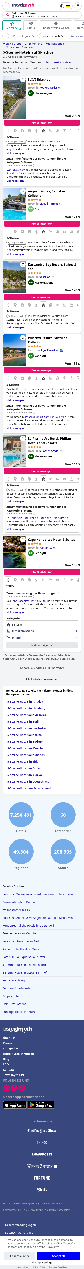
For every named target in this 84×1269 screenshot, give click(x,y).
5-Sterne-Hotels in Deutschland (28, 781)
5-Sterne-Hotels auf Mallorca (26, 715)
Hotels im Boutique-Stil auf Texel (23, 957)
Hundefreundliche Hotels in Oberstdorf (28, 925)
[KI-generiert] (25, 142)
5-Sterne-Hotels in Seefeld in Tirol (24, 965)
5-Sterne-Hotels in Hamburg (26, 708)
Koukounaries (48, 87)
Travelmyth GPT (13, 1075)
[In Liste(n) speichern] (23, 79)
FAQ (6, 1064)
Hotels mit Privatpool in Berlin (21, 941)
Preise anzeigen (42, 122)
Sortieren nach (51, 36)
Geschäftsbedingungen (20, 1225)
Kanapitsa (45, 547)
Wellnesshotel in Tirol (16, 910)
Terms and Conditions (58, 1267)
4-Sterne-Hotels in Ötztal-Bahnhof (24, 972)
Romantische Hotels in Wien (20, 949)
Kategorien (10, 1048)
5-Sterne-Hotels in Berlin (23, 721)
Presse (7, 1043)
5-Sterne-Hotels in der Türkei (26, 728)
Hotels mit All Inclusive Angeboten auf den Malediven (37, 918)
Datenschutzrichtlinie (19, 1232)
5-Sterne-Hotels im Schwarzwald (29, 788)
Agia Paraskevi (50, 350)
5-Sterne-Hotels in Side (22, 761)
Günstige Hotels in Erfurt (18, 1012)
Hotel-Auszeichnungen (18, 1054)
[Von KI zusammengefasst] (34, 166)
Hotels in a (38, 679)
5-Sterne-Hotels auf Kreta (24, 735)
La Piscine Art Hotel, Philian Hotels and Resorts (49, 440)
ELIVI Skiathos (39, 79)
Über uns (9, 1038)
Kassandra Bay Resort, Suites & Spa (52, 266)
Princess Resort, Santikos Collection (47, 340)
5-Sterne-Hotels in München (26, 748)
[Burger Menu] (6, 6)
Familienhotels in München (20, 933)
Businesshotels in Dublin (18, 902)
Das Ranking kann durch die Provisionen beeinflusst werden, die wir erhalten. (40, 69)
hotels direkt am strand (58, 62)
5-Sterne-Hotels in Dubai (23, 768)
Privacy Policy (39, 1267)
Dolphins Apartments (16, 988)
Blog (6, 1059)
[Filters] (5, 36)
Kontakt (8, 1069)
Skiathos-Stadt (48, 451)
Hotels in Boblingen (15, 980)
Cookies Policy (23, 1267)
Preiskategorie (22, 36)
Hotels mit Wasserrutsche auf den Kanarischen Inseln (37, 894)
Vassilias (44, 277)
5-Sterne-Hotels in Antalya (25, 701)
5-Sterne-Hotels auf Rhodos (26, 755)
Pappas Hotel (11, 996)
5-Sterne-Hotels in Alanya (24, 775)
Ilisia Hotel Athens (14, 1004)
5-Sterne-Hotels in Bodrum (25, 741)
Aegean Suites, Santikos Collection (46, 193)
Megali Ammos (48, 203)
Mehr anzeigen (40, 645)
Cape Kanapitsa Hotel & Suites (51, 539)
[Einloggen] (78, 6)
